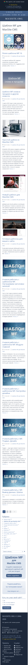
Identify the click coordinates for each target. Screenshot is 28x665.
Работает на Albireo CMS (10, 636)
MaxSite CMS (7, 645)
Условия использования (10, 629)
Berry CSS (19, 12)
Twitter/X (18, 651)
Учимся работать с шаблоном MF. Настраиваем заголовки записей (13, 282)
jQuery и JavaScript (9, 532)
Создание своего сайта (10, 523)
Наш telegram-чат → (14, 591)
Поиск (15, 14)
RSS (5, 632)
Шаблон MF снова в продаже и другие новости (11, 93)
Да (4, 600)
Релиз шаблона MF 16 (12, 53)
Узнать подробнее (13, 575)
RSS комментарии (14, 632)
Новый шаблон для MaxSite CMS (11, 195)
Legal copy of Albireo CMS (10, 639)
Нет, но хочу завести (9, 602)
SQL (5, 535)
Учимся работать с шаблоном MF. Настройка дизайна (14, 390)
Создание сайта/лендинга (14, 6)
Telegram (18, 645)
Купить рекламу (18, 631)
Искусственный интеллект (11, 525)
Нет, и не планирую (8, 604)
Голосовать (6, 607)
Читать (12, 65)
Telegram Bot (19, 654)
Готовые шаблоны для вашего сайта (12, 240)
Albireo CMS (11, 12)
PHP (5, 526)
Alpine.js (6, 544)
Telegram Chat (19, 647)
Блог (5, 548)
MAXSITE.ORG (14, 18)
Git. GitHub (7, 546)
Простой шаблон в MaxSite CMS (10, 140)
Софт (5, 542)
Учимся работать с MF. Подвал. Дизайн (12, 439)
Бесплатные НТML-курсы (15, 7)
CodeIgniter (7, 541)
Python (5, 528)
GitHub (17, 653)
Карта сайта (7, 631)
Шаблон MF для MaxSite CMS (12, 521)
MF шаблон (7, 14)
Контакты (6, 627)
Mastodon (18, 649)
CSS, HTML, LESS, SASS (9, 534)
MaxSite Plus (14, 4)
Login (24, 14)
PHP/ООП (6, 530)
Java (5, 537)
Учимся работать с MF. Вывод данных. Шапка (12, 491)
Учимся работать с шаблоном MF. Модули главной (12, 344)
